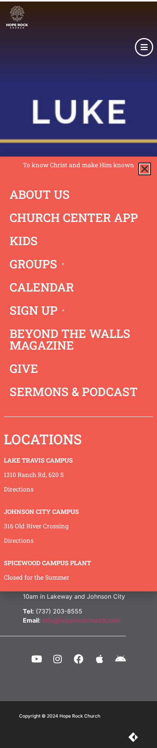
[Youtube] (36, 659)
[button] (144, 169)
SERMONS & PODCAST (74, 391)
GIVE (24, 368)
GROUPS (33, 263)
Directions (19, 489)
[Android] (120, 659)
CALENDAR (42, 287)
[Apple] (99, 659)
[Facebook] (78, 659)
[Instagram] (57, 659)
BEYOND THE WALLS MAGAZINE (70, 339)
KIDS (24, 240)
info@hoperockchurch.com (81, 620)
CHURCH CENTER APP (74, 217)
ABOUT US (40, 194)
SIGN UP (34, 310)
